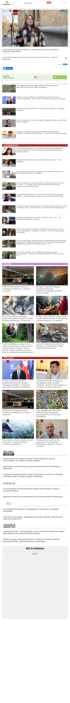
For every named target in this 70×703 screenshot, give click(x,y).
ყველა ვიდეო (28, 3)
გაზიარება (9, 68)
